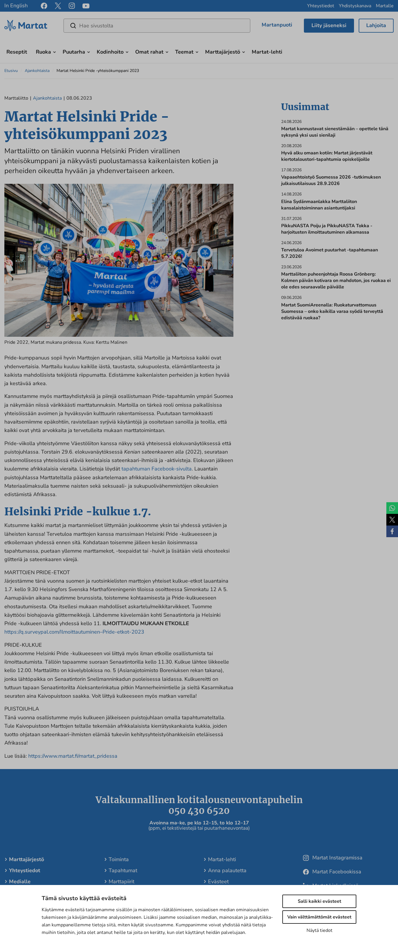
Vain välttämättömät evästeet (319, 917)
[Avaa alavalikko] (54, 51)
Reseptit (16, 51)
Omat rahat (149, 51)
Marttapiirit (121, 881)
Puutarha (74, 51)
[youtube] (85, 5)
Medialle (20, 881)
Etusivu (11, 70)
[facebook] (44, 6)
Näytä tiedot (319, 930)
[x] (58, 6)
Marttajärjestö (222, 51)
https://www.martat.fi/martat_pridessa (72, 755)
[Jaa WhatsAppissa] (392, 508)
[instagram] (72, 6)
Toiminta (119, 859)
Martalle (385, 6)
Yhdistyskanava (355, 6)
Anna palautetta (227, 870)
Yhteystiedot (320, 6)
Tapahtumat (123, 870)
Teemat (184, 51)
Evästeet (218, 881)
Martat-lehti (267, 51)
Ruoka (43, 51)
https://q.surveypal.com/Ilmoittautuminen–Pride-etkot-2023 (74, 631)
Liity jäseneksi (328, 25)
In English (16, 5)
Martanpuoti (277, 24)
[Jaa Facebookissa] (392, 531)
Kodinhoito (110, 51)
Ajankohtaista (37, 70)
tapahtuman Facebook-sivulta (156, 468)
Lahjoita (376, 25)
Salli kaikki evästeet (319, 901)
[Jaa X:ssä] (392, 520)
